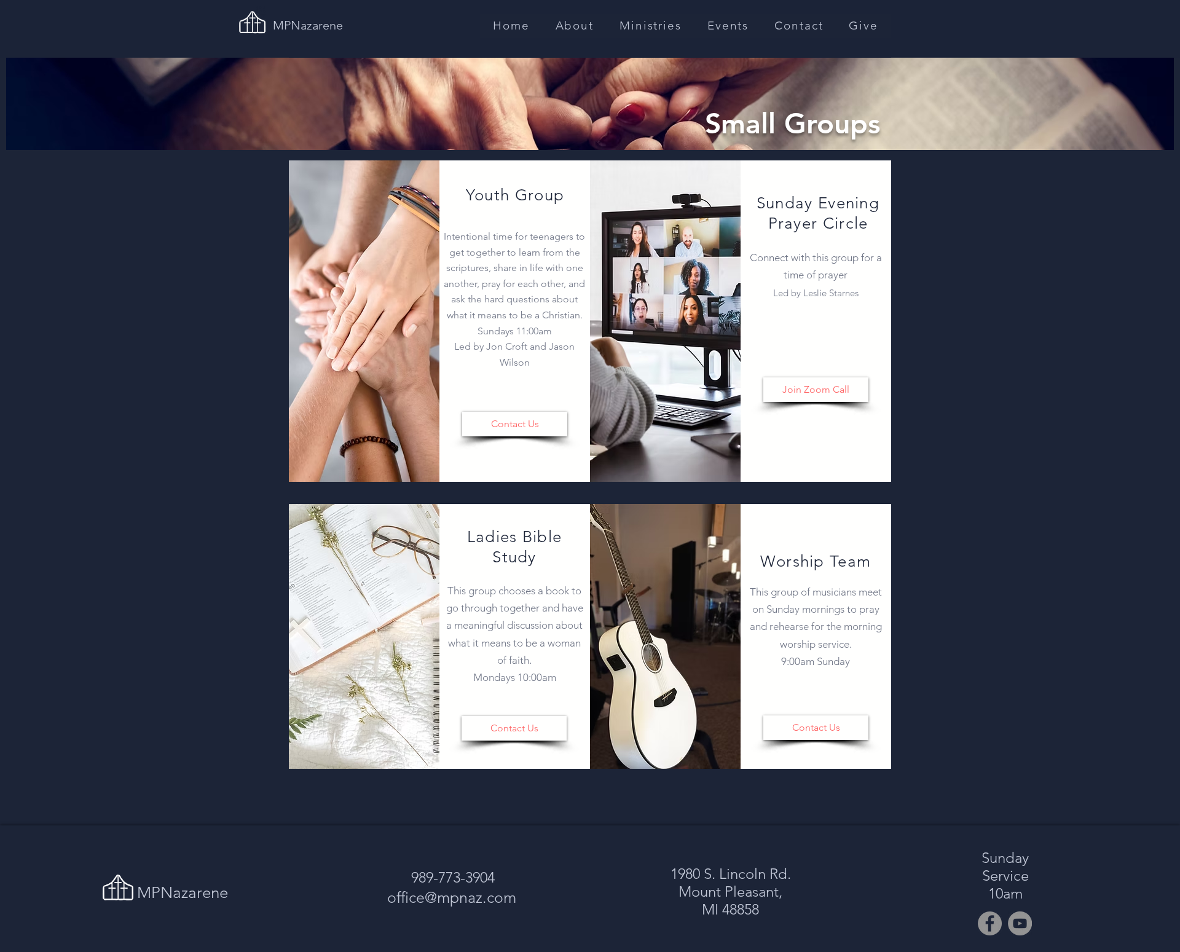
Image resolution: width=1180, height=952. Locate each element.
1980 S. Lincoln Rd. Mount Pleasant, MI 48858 (731, 891)
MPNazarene (308, 25)
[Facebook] (990, 923)
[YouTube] (1020, 923)
